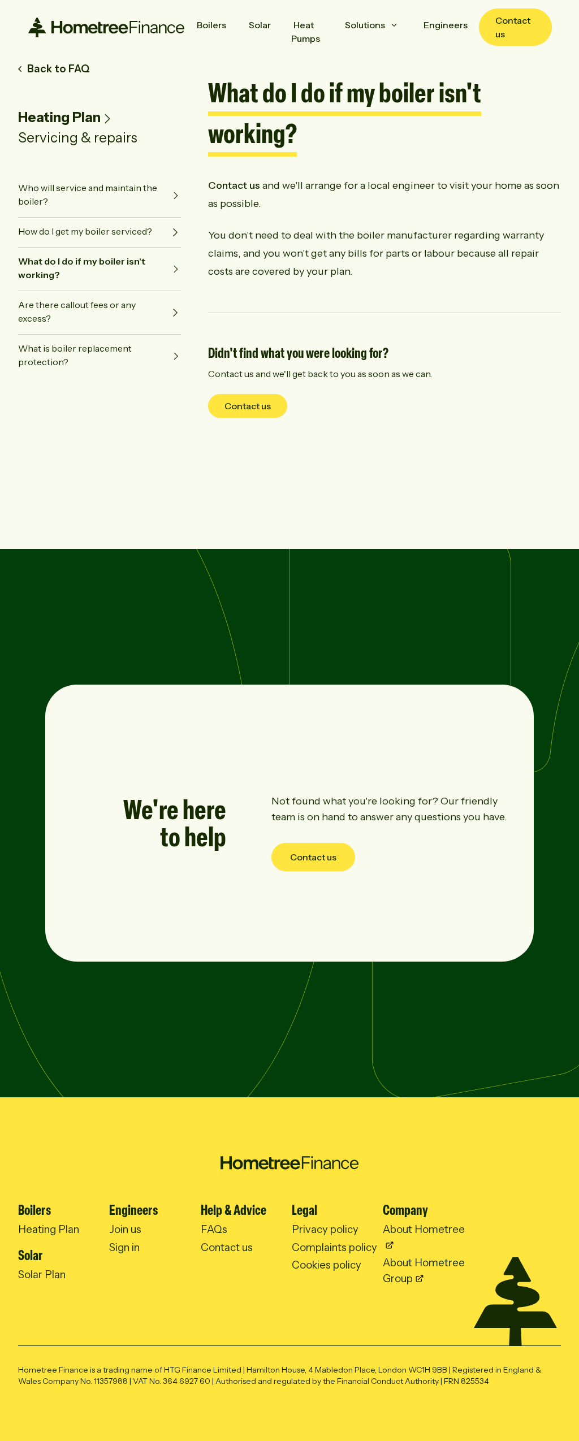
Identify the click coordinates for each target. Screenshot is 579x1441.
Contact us (512, 27)
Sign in (124, 1247)
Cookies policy (326, 1264)
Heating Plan (59, 117)
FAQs (214, 1229)
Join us (125, 1229)
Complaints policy (334, 1247)
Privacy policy (325, 1229)
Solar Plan (42, 1274)
